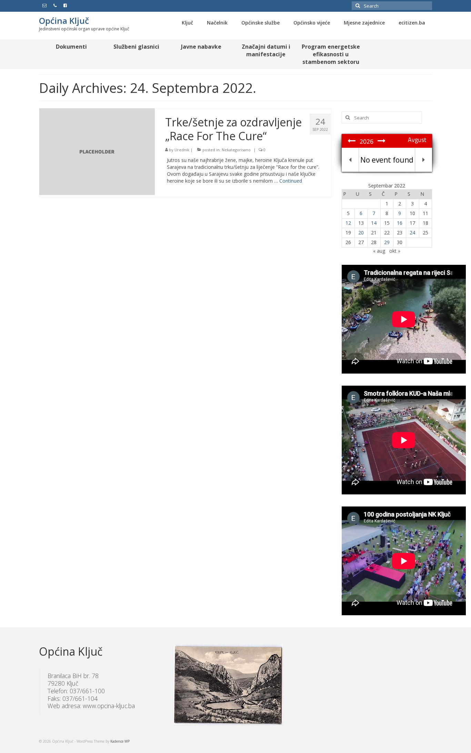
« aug (379, 251)
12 (348, 223)
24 (412, 232)
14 (374, 223)
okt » (394, 251)
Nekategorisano (236, 149)
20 (361, 232)
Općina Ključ (64, 20)
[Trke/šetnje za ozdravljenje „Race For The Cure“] (97, 151)
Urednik (181, 149)
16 (399, 223)
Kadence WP (120, 741)
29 (387, 242)
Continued (290, 180)
